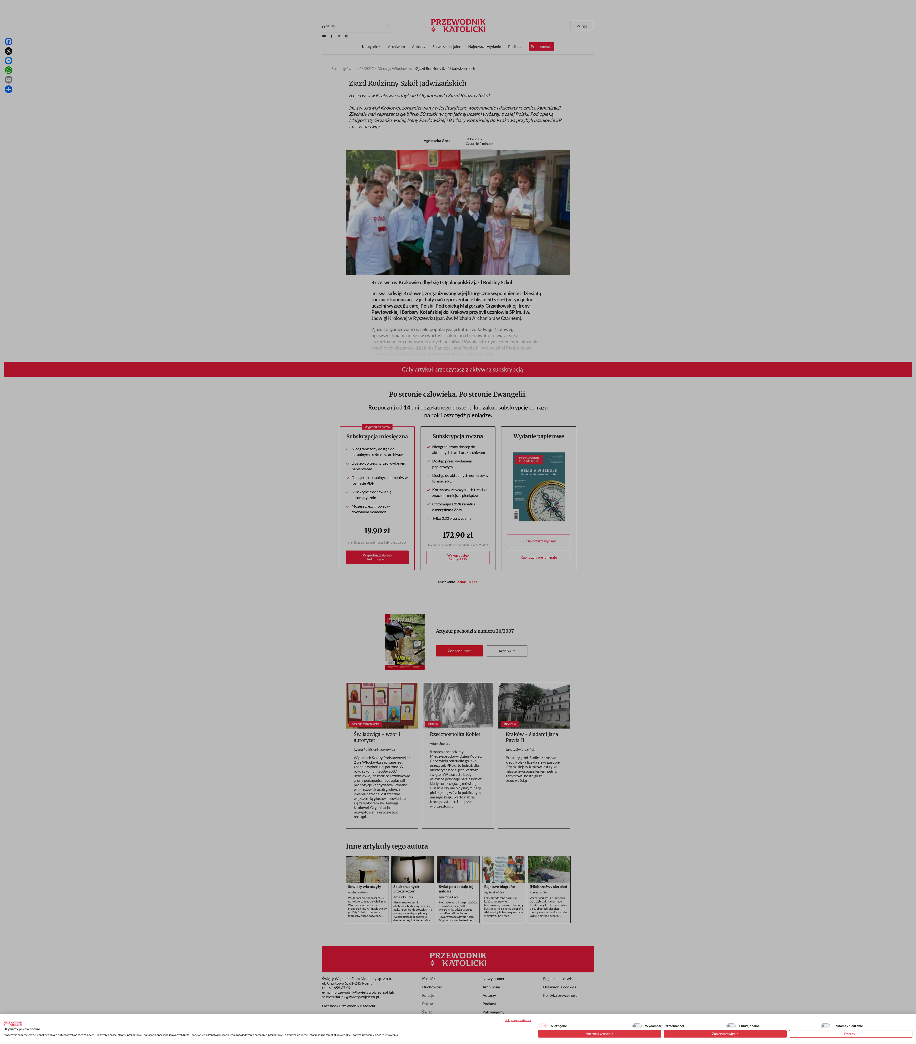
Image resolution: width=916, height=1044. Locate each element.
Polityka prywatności (518, 1020)
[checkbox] (542, 1025)
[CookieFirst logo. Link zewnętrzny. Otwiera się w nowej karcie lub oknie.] (13, 1024)
